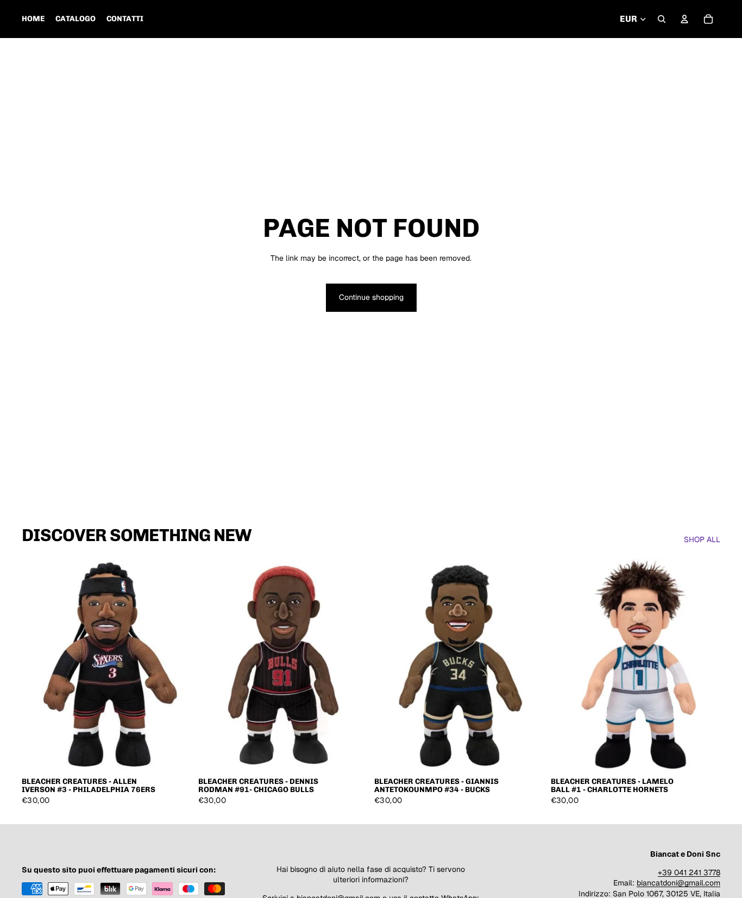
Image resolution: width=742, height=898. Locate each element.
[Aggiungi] (175, 754)
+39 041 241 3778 (689, 872)
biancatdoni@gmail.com (678, 883)
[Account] (684, 19)
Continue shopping (371, 297)
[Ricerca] (662, 19)
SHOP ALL (702, 539)
